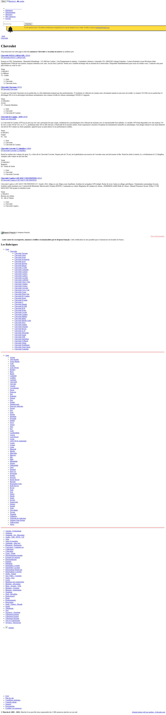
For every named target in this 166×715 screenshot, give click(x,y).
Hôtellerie (8, 564)
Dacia (12, 390)
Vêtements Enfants (12, 614)
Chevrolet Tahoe (20, 343)
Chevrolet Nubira (20, 325)
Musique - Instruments (13, 590)
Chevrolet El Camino (22, 296)
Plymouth (13, 473)
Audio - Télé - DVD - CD (14, 537)
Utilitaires (13, 516)
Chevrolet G (18, 302)
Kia (11, 429)
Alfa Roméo (14, 359)
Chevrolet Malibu (20, 316)
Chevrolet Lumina (20, 314)
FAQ (7, 696)
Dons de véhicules (16, 406)
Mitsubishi (13, 461)
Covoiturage (14, 388)
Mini (11, 459)
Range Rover (14, 480)
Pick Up (13, 471)
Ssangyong (14, 502)
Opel (11, 467)
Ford (11, 412)
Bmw (12, 372)
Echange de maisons (12, 557)
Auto (7, 249)
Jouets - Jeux (10, 578)
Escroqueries (10, 706)
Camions (13, 380)
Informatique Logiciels (13, 572)
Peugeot (13, 469)
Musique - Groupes (12, 588)
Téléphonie (9, 608)
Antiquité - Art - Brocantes (14, 535)
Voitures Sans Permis (17, 520)
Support (8, 704)
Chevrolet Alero (20, 255)
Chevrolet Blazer (20, 266)
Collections (9, 549)
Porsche (13, 478)
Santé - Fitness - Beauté (13, 604)
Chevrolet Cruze (20, 292)
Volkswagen (14, 522)
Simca (12, 494)
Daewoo (13, 392)
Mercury (13, 455)
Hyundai (13, 418)
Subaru (12, 504)
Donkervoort (14, 404)
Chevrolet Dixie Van (21, 294)
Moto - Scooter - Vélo (13, 586)
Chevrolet (4, 38)
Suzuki (12, 506)
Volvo (12, 524)
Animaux (8, 533)
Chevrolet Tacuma (21, 253)
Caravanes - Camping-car (14, 547)
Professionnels (10, 600)
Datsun (12, 398)
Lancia (12, 435)
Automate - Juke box (12, 543)
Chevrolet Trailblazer (21, 345)
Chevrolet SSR (19, 337)
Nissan (12, 463)
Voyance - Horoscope (13, 623)
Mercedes (13, 453)
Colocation (9, 551)
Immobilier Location (12, 568)
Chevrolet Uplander (21, 349)
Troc (7, 610)
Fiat (11, 410)
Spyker (12, 500)
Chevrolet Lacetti (20, 312)
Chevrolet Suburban (21, 339)
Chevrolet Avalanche (21, 259)
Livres (7, 580)
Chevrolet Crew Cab (21, 290)
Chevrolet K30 (19, 308)
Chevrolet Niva (19, 323)
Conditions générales (12, 700)
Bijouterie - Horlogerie (13, 545)
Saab (11, 490)
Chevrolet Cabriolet (21, 270)
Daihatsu (13, 396)
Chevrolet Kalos (20, 310)
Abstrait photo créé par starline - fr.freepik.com (148, 712)
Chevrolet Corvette (21, 288)
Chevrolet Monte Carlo (22, 321)
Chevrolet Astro (20, 257)
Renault (12, 482)
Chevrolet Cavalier (21, 278)
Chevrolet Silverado (21, 333)
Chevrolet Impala (20, 304)
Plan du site (9, 698)
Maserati (13, 449)
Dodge (12, 402)
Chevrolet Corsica (20, 286)
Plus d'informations (157, 236)
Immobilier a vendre (12, 566)
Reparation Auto (16, 484)
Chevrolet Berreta (20, 264)
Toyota (12, 512)
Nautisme (8, 592)
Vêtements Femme (12, 616)
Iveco (12, 423)
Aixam (12, 357)
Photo (7, 598)
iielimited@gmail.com (102, 27)
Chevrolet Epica (20, 298)
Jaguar (12, 425)
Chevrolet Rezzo (20, 329)
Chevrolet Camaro (21, 272)
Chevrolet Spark (20, 335)
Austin (12, 366)
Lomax (12, 445)
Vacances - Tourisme (12, 612)
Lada (12, 431)
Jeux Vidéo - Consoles (13, 576)
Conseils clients (10, 702)
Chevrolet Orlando (21, 327)
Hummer (13, 416)
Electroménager (11, 559)
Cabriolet (13, 376)
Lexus (12, 439)
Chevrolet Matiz (20, 318)
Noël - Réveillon (11, 594)
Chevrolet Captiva (20, 276)
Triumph (13, 514)
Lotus (12, 447)
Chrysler (13, 384)
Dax (11, 400)
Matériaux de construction (14, 582)
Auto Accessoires (11, 541)
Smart (12, 498)
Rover (12, 488)
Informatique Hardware (13, 570)
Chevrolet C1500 (20, 268)
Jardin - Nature (10, 574)
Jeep (11, 427)
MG (11, 457)
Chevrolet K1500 (20, 306)
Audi (12, 364)
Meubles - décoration (12, 584)
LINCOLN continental (18, 441)
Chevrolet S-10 (19, 331)
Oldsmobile (14, 465)
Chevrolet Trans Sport (22, 347)
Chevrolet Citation (21, 284)
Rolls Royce (14, 486)
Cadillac (13, 378)
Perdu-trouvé (10, 596)
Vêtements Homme (12, 619)
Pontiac (12, 476)
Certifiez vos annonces (13, 708)
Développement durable (13, 555)
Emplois (8, 561)
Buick (12, 374)
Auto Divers (14, 368)
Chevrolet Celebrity (21, 280)
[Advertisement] (18, 214)
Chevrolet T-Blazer (21, 341)
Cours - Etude (10, 553)
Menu (3, 1)
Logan (12, 443)
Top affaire (14, 510)
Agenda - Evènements (13, 531)
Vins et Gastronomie (12, 621)
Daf (11, 394)
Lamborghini (14, 433)
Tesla (12, 508)
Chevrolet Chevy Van (22, 282)
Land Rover (14, 437)
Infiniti (12, 421)
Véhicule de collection (18, 518)
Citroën (12, 386)
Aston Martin (14, 361)
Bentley (12, 370)
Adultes (11, 628)
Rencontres (9, 602)
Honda (12, 414)
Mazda (12, 451)
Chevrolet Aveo (20, 261)
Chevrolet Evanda (20, 300)
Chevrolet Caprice (20, 274)
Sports (7, 606)
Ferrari (12, 408)
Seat (11, 492)
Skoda (12, 496)
